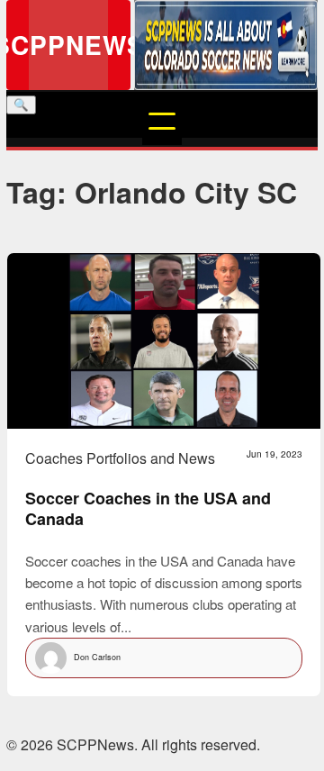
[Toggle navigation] (162, 125)
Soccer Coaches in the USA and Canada (148, 508)
